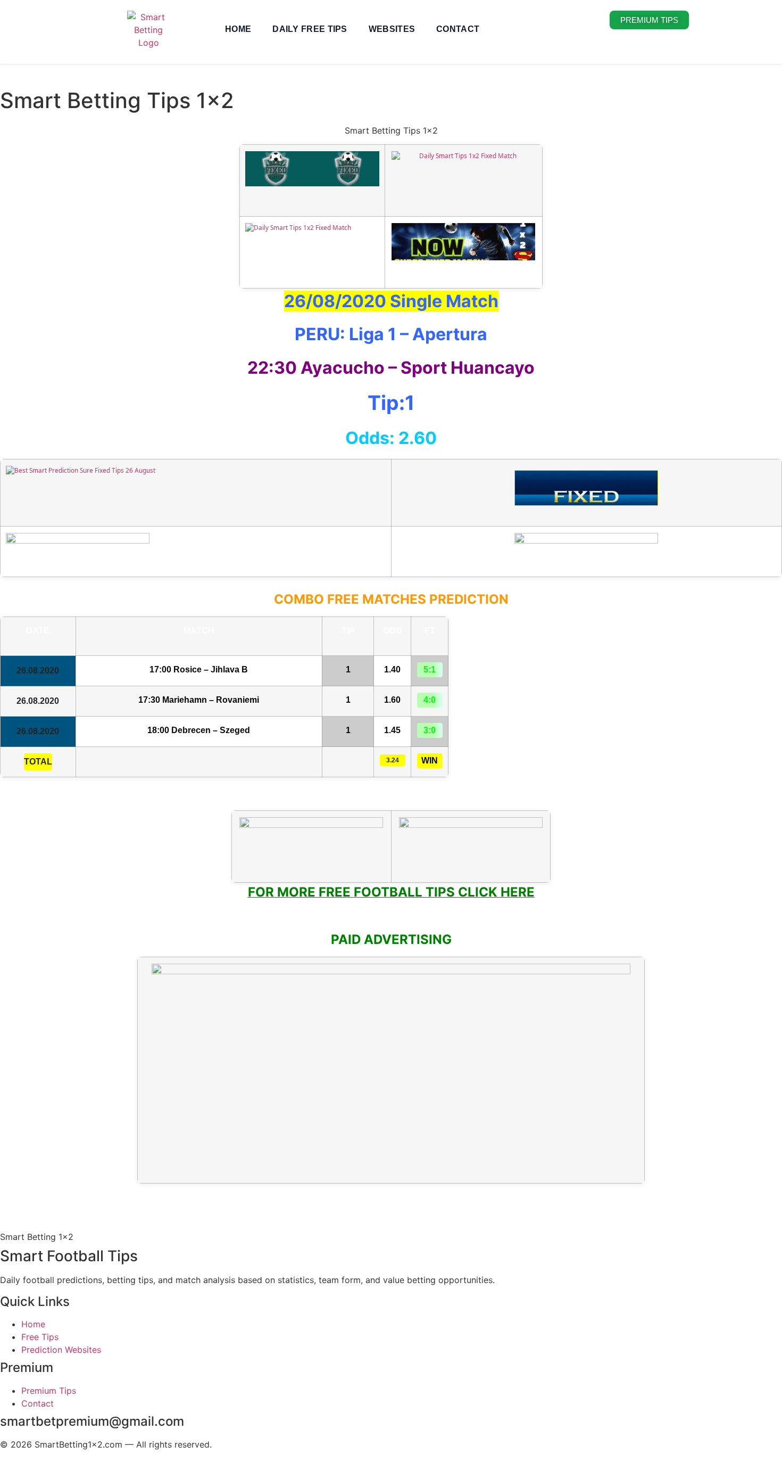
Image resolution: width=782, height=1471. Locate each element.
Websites (392, 29)
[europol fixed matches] (586, 497)
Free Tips (40, 1337)
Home (238, 29)
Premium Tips (48, 1390)
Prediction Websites (61, 1349)
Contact (457, 29)
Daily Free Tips (309, 29)
